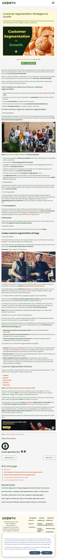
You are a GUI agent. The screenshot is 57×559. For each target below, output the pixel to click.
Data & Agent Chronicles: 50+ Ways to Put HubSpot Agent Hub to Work (22, 498)
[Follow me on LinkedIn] (25, 451)
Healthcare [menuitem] (49, 520)
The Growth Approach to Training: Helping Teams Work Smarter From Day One (25, 488)
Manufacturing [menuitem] (50, 528)
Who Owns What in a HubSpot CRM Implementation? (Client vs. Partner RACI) (24, 491)
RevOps (22, 434)
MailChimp (6, 385)
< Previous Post (9, 458)
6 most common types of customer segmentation (19, 475)
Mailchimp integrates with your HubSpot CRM (20, 388)
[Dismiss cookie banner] (52, 536)
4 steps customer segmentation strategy (16, 477)
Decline (47, 552)
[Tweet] (25, 63)
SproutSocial (7, 380)
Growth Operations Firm (25, 59)
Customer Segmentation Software (14, 480)
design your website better (29, 213)
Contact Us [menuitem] (31, 527)
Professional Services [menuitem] (49, 532)
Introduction (7, 469)
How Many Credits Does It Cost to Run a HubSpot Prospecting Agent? (22, 495)
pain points (28, 402)
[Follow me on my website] (22, 451)
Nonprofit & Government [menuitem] (50, 524)
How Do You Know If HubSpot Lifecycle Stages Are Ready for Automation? (23, 502)
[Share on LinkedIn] (28, 63)
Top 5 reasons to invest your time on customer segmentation (23, 472)
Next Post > (49, 458)
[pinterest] (31, 63)
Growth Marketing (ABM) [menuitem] (40, 530)
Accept (35, 552)
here (13, 312)
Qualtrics (6, 382)
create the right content (45, 93)
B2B (18, 434)
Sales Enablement (11, 434)
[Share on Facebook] (22, 63)
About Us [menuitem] (31, 520)
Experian (5, 378)
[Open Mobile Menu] (53, 2)
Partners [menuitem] (31, 524)
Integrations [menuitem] (41, 520)
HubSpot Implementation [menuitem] (42, 524)
